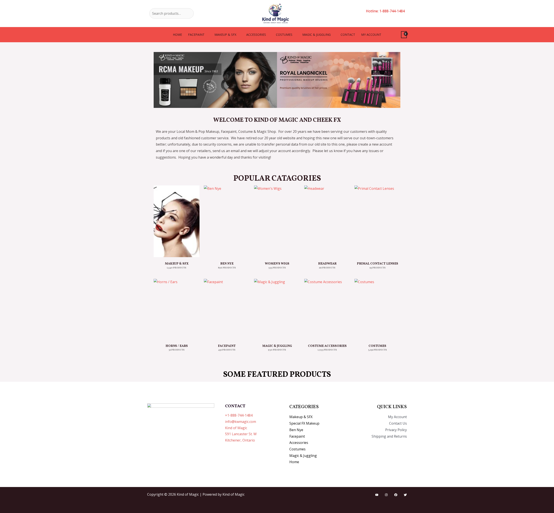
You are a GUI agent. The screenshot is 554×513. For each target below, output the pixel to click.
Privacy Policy (396, 429)
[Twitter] (405, 494)
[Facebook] (395, 494)
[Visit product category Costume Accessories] (327, 309)
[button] (158, 80)
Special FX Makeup (304, 423)
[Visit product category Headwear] (327, 221)
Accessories (256, 34)
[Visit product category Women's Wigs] (277, 221)
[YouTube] (376, 494)
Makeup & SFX (225, 34)
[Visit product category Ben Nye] (227, 221)
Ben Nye (296, 429)
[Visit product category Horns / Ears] (177, 309)
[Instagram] (386, 494)
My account (371, 34)
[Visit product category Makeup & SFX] (177, 221)
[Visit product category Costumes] (377, 309)
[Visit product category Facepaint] (227, 309)
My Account (397, 416)
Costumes (284, 34)
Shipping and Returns (389, 436)
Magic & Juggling (316, 34)
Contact (348, 34)
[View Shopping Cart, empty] (404, 34)
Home (177, 34)
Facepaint (196, 34)
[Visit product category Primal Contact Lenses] (377, 221)
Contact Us (398, 423)
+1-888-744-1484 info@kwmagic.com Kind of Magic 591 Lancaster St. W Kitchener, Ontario (241, 428)
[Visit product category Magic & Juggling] (277, 309)
